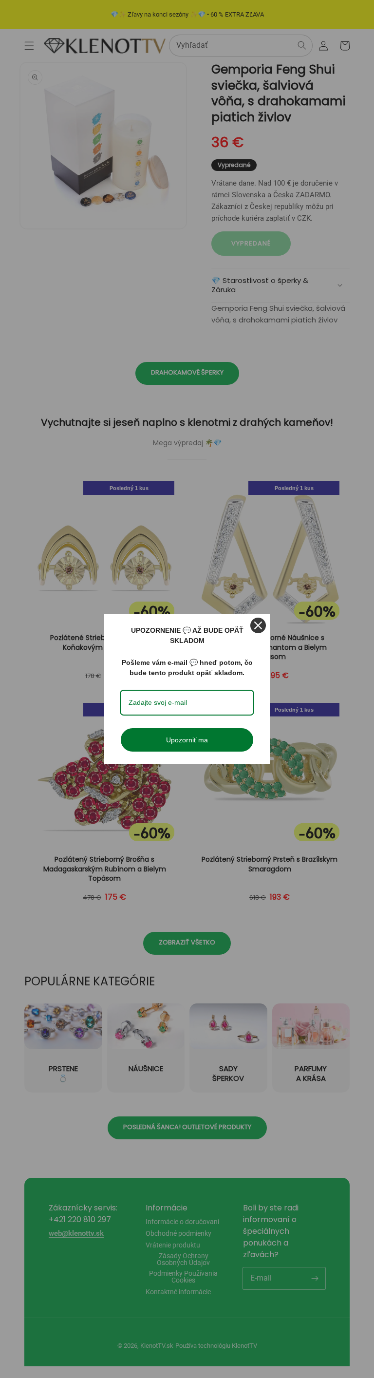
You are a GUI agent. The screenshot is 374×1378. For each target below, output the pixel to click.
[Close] (258, 625)
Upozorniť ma (187, 740)
